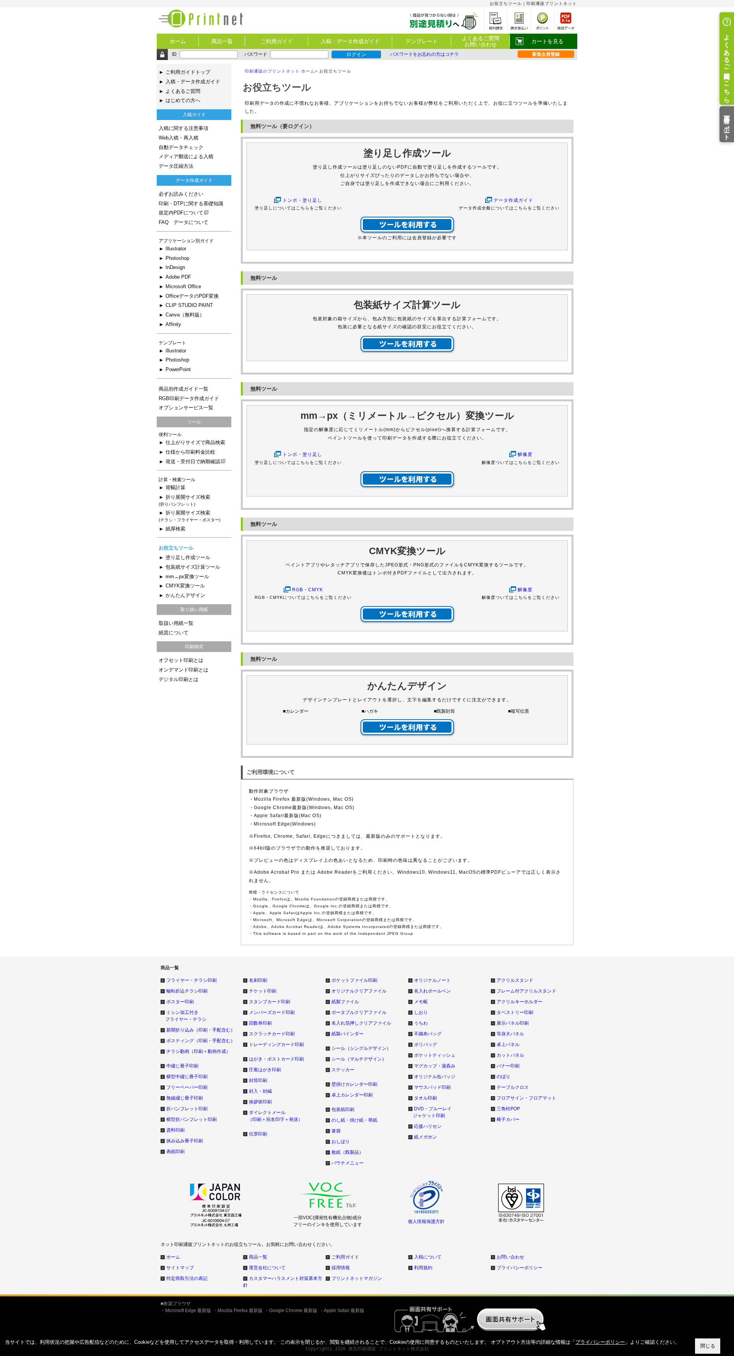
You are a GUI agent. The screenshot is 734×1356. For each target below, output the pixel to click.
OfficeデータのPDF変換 (192, 296)
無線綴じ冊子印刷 (184, 1098)
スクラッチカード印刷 (272, 1033)
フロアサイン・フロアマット (526, 1098)
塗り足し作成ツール (188, 557)
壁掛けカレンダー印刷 (354, 1084)
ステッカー (342, 1069)
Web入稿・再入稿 (178, 138)
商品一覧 (222, 41)
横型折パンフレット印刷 (191, 1119)
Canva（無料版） (185, 315)
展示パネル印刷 (513, 1023)
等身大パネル (510, 1033)
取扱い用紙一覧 (176, 623)
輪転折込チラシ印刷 (187, 991)
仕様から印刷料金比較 (190, 452)
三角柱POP (508, 1108)
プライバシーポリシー (519, 1267)
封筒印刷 (258, 1080)
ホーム (178, 41)
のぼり (503, 1076)
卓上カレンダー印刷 (352, 1095)
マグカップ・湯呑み (434, 1066)
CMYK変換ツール (185, 586)
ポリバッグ (425, 1044)
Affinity (173, 324)
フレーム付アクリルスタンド (526, 991)
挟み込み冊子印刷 (184, 1141)
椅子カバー (508, 1119)
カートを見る (547, 41)
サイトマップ (180, 1267)
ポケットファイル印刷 (354, 980)
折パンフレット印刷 (187, 1108)
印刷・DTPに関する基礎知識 (191, 203)
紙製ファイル (345, 1001)
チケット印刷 (262, 991)
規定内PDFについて (181, 213)
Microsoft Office (183, 286)
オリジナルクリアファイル (358, 991)
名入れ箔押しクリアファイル (361, 1023)
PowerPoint (178, 369)
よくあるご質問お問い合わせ (480, 41)
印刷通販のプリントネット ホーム (280, 71)
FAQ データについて (183, 222)
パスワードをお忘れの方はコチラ (424, 54)
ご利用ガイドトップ (188, 72)
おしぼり (340, 1141)
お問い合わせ (510, 1257)
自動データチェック (181, 147)
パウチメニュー (347, 1163)
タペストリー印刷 (515, 1012)
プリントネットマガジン (356, 1278)
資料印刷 (175, 1130)
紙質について (173, 633)
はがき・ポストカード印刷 (276, 1059)
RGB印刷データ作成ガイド (189, 398)
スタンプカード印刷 (269, 1001)
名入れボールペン (432, 991)
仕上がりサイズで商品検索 (195, 442)
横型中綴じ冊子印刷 (187, 1076)
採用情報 (340, 1267)
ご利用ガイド (277, 41)
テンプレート (422, 41)
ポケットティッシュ (434, 1055)
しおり (421, 1012)
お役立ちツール (176, 548)
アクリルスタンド (515, 980)
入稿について (428, 1257)
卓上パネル (508, 1044)
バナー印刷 (508, 1066)
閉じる (707, 1346)
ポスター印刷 (180, 1001)
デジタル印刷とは (178, 679)
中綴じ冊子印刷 (182, 1066)
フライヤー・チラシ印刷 (191, 980)
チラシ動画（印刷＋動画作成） (198, 1051)
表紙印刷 (175, 1151)
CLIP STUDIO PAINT (189, 305)
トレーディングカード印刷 (276, 1044)
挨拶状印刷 (260, 1102)
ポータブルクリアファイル (358, 1012)
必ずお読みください (181, 194)
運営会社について (267, 1267)
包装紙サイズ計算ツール (193, 567)
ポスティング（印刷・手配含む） (200, 1040)
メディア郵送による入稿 (186, 156)
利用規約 (423, 1267)
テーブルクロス (513, 1087)
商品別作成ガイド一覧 (183, 389)
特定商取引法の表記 (187, 1278)
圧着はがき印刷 (265, 1069)
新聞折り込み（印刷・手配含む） (200, 1030)
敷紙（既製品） (347, 1152)
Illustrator (176, 248)
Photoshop (177, 258)
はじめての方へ (183, 100)
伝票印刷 (258, 1134)
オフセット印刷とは (181, 660)
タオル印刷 (425, 1098)
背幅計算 (175, 487)
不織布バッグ (428, 1033)
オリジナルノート (432, 980)
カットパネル (510, 1055)
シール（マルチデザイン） (358, 1059)
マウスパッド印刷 (432, 1087)
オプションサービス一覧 (186, 407)
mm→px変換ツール (187, 576)
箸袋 (336, 1131)
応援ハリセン (428, 1126)
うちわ (421, 1023)
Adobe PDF (178, 277)
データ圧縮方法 (176, 166)
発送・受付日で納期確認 (193, 461)
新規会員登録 (546, 54)
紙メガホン (425, 1137)
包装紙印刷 (342, 1109)
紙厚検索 (175, 529)
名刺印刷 (258, 980)
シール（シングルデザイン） (361, 1048)
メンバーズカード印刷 (272, 1012)
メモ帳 (421, 1001)
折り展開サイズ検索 (184, 500)
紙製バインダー (347, 1033)
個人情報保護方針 (426, 1221)
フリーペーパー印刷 (187, 1087)
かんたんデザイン (185, 595)
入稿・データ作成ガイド (350, 41)
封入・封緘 (260, 1091)
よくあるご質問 (183, 91)
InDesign (175, 267)
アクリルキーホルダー (519, 1001)
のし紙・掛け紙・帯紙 (354, 1120)
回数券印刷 (260, 1023)
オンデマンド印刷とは (183, 670)
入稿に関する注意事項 (183, 128)
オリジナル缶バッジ (434, 1076)
